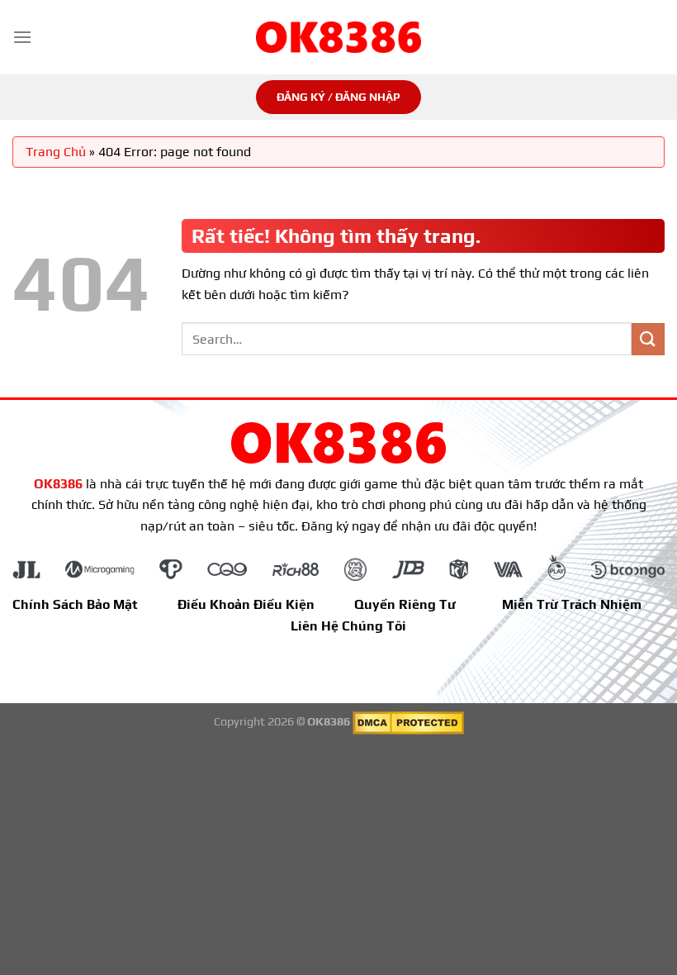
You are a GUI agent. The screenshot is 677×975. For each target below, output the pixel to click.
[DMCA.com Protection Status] (408, 722)
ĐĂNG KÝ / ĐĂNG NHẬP (338, 96)
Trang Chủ (56, 151)
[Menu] (22, 37)
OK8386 (58, 484)
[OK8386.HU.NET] (338, 37)
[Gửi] (648, 339)
